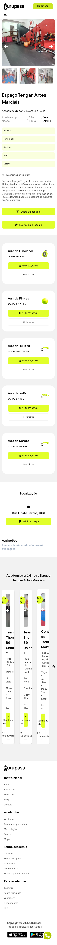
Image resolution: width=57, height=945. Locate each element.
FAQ (6, 907)
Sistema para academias (17, 873)
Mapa (7, 839)
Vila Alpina (47, 119)
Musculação (10, 829)
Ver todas (9, 818)
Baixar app (43, 5)
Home (7, 784)
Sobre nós (9, 794)
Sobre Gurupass (12, 858)
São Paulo (32, 119)
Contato (8, 804)
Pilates (7, 834)
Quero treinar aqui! (31, 211)
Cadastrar (9, 853)
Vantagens (9, 863)
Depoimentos (11, 868)
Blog (6, 799)
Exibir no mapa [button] (31, 521)
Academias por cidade (10, 119)
